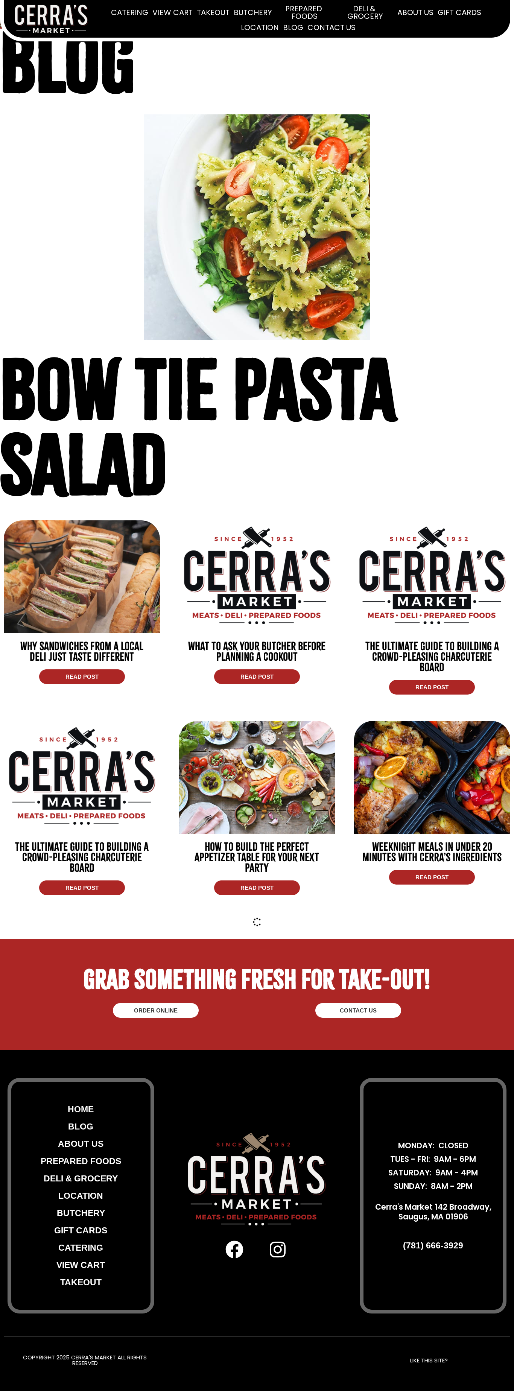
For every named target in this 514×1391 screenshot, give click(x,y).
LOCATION (260, 28)
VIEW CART (172, 13)
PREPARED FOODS (304, 13)
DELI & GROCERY (365, 13)
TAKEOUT (213, 13)
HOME (81, 1310)
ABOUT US (415, 13)
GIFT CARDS (459, 13)
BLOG (293, 28)
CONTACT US (331, 28)
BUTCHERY (253, 13)
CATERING (129, 13)
